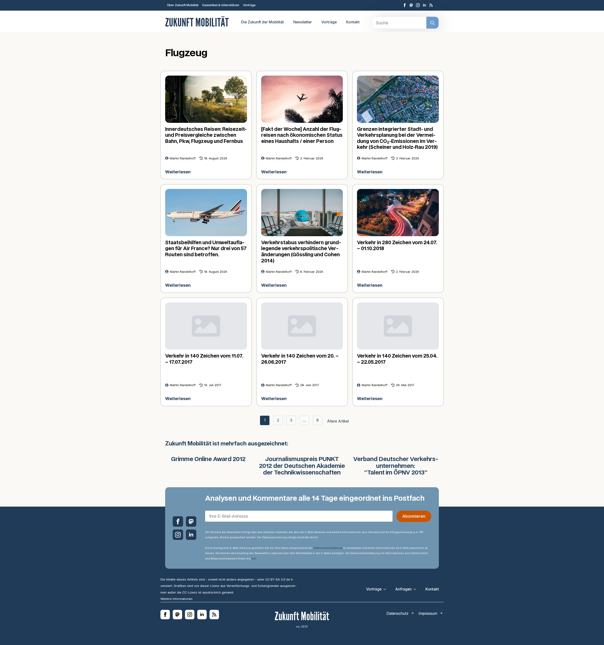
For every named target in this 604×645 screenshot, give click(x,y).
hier (254, 558)
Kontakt (353, 22)
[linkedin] (424, 5)
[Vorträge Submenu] (386, 589)
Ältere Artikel (338, 421)
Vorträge (249, 5)
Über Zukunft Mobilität (182, 5)
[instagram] (418, 5)
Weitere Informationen (176, 599)
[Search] (432, 23)
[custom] (411, 5)
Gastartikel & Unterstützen (220, 5)
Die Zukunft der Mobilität (262, 22)
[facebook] (405, 5)
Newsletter (302, 22)
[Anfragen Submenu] (416, 589)
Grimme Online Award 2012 (208, 459)
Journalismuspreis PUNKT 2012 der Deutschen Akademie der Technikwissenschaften (302, 466)
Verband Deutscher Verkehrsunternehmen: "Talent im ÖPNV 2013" (395, 466)
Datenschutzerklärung (327, 548)
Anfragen (403, 589)
